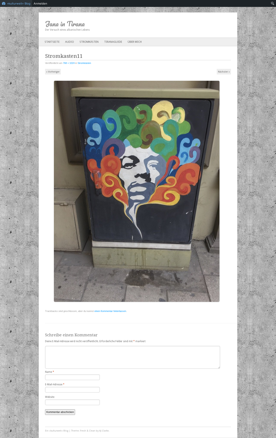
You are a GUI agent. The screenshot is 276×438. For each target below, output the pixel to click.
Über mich (135, 41)
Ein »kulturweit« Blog (56, 430)
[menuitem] (272, 3)
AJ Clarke (104, 430)
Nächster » (224, 71)
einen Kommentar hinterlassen (110, 311)
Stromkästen (89, 41)
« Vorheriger (53, 71)
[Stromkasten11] (138, 303)
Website (49, 396)
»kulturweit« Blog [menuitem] (18, 3)
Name (49, 371)
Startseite (52, 41)
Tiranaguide (113, 41)
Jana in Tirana (65, 23)
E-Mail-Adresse (54, 384)
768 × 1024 (69, 63)
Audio (69, 41)
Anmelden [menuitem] (40, 3)
